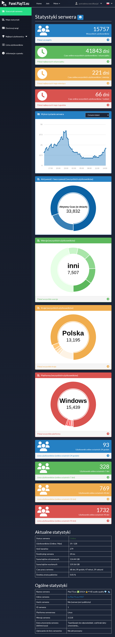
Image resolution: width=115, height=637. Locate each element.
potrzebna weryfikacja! (89, 3)
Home (39, 3)
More (56, 3)
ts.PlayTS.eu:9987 (76, 597)
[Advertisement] (14, 74)
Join (47, 3)
